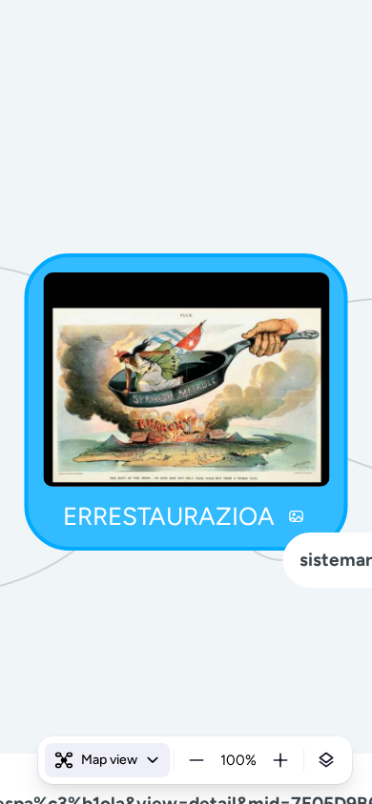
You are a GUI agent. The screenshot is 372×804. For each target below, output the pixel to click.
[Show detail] (326, 760)
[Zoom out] (196, 760)
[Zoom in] (280, 760)
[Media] (295, 516)
